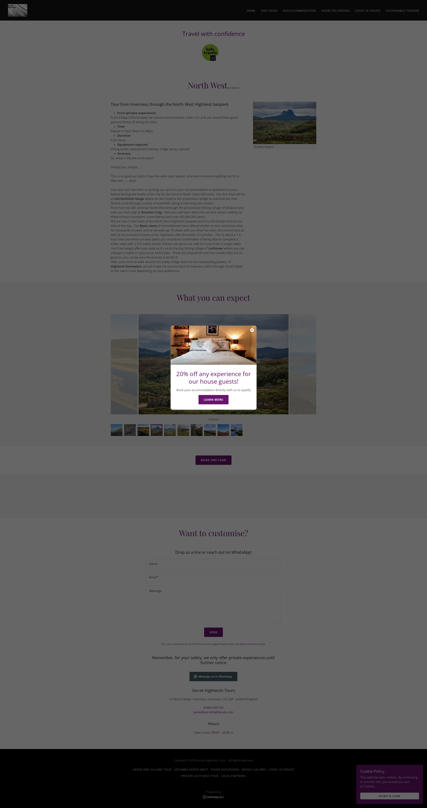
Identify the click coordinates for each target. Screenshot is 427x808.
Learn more (213, 399)
